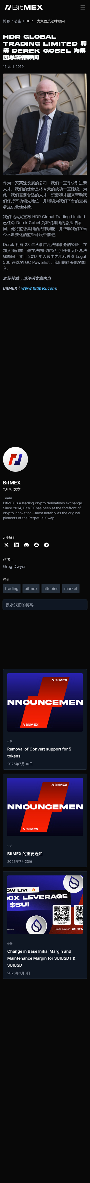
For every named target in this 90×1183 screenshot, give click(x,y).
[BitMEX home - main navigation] (24, 7)
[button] (83, 7)
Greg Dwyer (14, 566)
